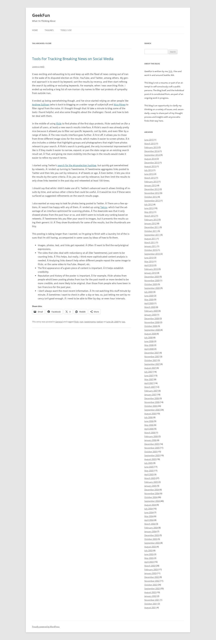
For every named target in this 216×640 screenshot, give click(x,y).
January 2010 (150, 272)
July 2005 (148, 463)
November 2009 (151, 280)
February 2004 (151, 527)
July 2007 (148, 371)
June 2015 (148, 139)
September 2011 (152, 234)
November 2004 (151, 493)
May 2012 (148, 212)
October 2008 (150, 326)
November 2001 (151, 599)
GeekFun (41, 15)
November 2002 (151, 580)
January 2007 (150, 394)
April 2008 (149, 348)
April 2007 (149, 383)
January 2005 (150, 485)
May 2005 (148, 470)
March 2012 (149, 215)
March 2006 (149, 432)
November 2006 (151, 402)
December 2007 (151, 352)
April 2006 (149, 428)
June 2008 (148, 341)
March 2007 (149, 387)
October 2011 (150, 231)
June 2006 (148, 421)
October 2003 (150, 539)
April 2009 (149, 303)
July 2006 (148, 417)
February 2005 (151, 482)
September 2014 (152, 155)
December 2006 (151, 398)
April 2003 (149, 561)
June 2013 (148, 174)
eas (123, 321)
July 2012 (148, 204)
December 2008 (151, 318)
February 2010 (151, 269)
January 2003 (150, 573)
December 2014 (151, 151)
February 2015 (151, 147)
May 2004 (148, 516)
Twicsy (103, 207)
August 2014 (150, 158)
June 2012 (148, 208)
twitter (100, 321)
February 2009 (151, 310)
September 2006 (152, 409)
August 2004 (150, 504)
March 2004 (149, 523)
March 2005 (149, 478)
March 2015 (149, 143)
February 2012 (151, 219)
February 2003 (151, 569)
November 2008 (151, 322)
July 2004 (148, 508)
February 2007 (151, 390)
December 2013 (151, 162)
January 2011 (150, 246)
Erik (170, 71)
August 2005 (150, 459)
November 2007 (151, 356)
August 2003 (150, 546)
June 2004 (148, 512)
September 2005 (152, 455)
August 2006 (150, 413)
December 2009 (151, 276)
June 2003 (148, 554)
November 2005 (151, 447)
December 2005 (151, 444)
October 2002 (150, 584)
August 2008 (150, 333)
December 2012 (151, 189)
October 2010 (150, 250)
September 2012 (152, 200)
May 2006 (148, 425)
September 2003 (152, 542)
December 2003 (151, 535)
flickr (76, 321)
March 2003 (149, 565)
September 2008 (152, 329)
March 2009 (149, 307)
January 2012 (150, 223)
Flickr (59, 123)
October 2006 (150, 406)
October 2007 (150, 360)
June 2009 (148, 295)
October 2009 (150, 284)
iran (81, 321)
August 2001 (150, 607)
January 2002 (150, 596)
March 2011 (149, 242)
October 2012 (150, 196)
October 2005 (150, 451)
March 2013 (149, 177)
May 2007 (148, 379)
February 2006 (151, 436)
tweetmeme (90, 321)
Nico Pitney (120, 104)
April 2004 (149, 520)
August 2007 (150, 368)
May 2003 (148, 558)
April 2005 (149, 474)
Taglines (49, 30)
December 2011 (151, 227)
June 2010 (148, 257)
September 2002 (152, 588)
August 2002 (150, 592)
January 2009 (150, 314)
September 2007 (152, 364)
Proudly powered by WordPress (46, 626)
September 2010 (152, 253)
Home (35, 30)
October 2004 (150, 497)
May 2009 (148, 299)
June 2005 (148, 466)
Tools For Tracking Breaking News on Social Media (72, 58)
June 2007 (148, 375)
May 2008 (148, 345)
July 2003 (148, 550)
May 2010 (148, 261)
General (59, 321)
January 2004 (150, 531)
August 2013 (150, 166)
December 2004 (151, 489)
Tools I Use (66, 30)
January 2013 (150, 185)
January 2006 (150, 440)
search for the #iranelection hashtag (77, 165)
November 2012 (151, 193)
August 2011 (150, 238)
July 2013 (148, 170)
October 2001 (150, 603)
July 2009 (148, 291)
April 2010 (149, 265)
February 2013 (151, 181)
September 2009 (152, 288)
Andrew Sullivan (40, 104)
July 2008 (148, 337)
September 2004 (152, 501)
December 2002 (151, 577)
